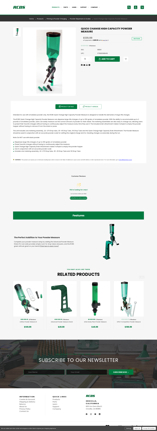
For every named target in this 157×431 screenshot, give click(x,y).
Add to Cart (27, 326)
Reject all (137, 428)
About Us (23, 406)
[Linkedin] (99, 414)
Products (55, 7)
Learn (74, 7)
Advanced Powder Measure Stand (62, 322)
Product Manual (91, 107)
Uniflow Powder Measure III (28, 322)
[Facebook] (82, 65)
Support (83, 7)
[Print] (87, 65)
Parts (66, 7)
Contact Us (24, 411)
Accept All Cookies (149, 428)
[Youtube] (95, 414)
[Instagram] (91, 414)
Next (143, 277)
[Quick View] (28, 308)
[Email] (84, 65)
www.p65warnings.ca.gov (125, 159)
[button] (104, 40)
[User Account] (136, 7)
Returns (22, 404)
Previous (140, 277)
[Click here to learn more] (49, 246)
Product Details (67, 107)
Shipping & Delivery (27, 402)
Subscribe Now (120, 372)
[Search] (129, 7)
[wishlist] (125, 59)
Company (94, 7)
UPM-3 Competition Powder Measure (129, 322)
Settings (128, 428)
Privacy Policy (24, 409)
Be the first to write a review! (78, 198)
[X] (89, 65)
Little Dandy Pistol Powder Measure (95, 322)
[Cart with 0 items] (142, 7)
